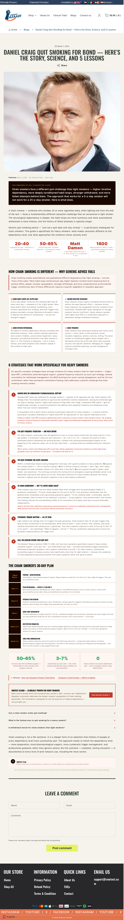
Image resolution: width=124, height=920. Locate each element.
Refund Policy (42, 886)
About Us (68, 880)
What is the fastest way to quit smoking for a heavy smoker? (37, 720)
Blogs (26, 29)
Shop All (9, 886)
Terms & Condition (44, 893)
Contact (68, 893)
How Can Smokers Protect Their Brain (37, 678)
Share (63, 65)
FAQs (66, 886)
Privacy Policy (42, 880)
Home (13, 29)
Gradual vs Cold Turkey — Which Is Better (76, 678)
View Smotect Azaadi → (100, 695)
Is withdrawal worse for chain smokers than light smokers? (36, 727)
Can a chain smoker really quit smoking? (27, 713)
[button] (110, 15)
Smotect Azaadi (64, 918)
